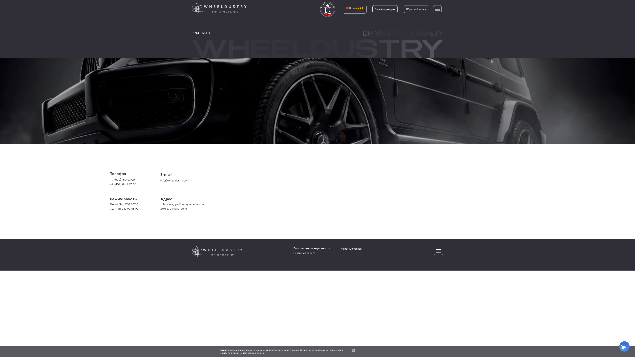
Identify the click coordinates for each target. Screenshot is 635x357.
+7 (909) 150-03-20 (122, 179)
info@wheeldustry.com (174, 180)
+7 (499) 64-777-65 (123, 184)
